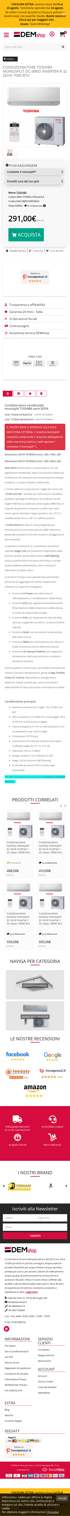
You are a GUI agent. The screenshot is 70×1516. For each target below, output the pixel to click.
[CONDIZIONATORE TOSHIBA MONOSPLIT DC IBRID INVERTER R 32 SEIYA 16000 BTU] (19, 895)
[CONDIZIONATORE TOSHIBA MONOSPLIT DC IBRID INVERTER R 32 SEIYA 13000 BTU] (51, 824)
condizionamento (35, 985)
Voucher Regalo (13, 1421)
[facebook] (6, 1329)
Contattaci (43, 1349)
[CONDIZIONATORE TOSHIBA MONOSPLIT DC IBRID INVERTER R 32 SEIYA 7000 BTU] (35, 115)
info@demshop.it (17, 1302)
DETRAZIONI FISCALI (16, 1385)
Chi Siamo (10, 1345)
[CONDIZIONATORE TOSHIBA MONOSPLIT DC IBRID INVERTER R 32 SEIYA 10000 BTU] (19, 824)
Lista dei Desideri (47, 1387)
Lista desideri (56, 250)
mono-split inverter (35, 1016)
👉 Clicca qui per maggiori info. (35, 19)
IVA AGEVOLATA (13, 1390)
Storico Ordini (45, 1381)
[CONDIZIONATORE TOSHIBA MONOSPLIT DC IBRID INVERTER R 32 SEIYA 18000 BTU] (51, 895)
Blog (7, 1409)
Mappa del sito (46, 1355)
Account (42, 1376)
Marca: (12, 192)
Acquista (28, 234)
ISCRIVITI (35, 1235)
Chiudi (62, 1498)
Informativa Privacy (15, 1379)
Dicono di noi (12, 1362)
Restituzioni (44, 1361)
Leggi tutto (32, 1292)
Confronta (37, 250)
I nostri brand (35, 1172)
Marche (9, 1415)
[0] (65, 36)
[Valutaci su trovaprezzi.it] (35, 277)
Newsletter (44, 1392)
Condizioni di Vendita (16, 1373)
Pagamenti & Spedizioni (18, 1368)
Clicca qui (52, 1512)
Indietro (10, 59)
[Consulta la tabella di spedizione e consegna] (44, 205)
